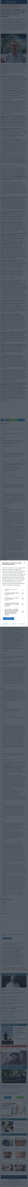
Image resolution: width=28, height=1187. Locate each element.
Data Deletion (5, 623)
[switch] (22, 593)
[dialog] (14, 593)
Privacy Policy (22, 623)
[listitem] (14, 590)
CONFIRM (8, 618)
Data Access (14, 623)
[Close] (25, 563)
